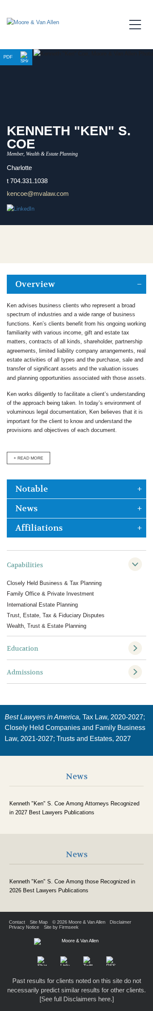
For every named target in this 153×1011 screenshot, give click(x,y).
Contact (17, 922)
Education (22, 648)
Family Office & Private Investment (50, 593)
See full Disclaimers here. (76, 999)
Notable (31, 489)
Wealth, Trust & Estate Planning (46, 626)
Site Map (39, 922)
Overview (35, 284)
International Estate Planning (42, 605)
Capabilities (25, 565)
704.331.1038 (29, 180)
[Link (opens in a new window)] (65, 961)
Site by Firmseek (61, 927)
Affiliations (39, 528)
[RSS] (111, 961)
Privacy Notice (24, 927)
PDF (8, 56)
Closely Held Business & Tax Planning (54, 583)
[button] (24, 57)
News (26, 508)
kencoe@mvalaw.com (38, 193)
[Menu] (138, 23)
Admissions (25, 672)
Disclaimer (120, 922)
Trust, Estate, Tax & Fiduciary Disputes (56, 615)
